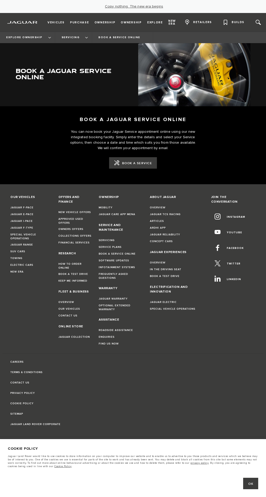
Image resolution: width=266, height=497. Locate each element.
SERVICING (107, 240)
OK (250, 484)
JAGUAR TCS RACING (165, 214)
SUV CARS (17, 251)
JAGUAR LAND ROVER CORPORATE (35, 424)
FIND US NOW (109, 343)
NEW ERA (17, 271)
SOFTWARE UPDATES (114, 260)
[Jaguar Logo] (22, 22)
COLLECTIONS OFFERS (74, 235)
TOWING (16, 258)
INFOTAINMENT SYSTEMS (117, 267)
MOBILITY (105, 207)
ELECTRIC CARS (21, 265)
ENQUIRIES (107, 337)
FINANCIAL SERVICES (74, 242)
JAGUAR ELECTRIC (163, 302)
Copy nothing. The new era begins (134, 6)
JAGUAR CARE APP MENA (117, 214)
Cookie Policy (63, 466)
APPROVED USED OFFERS (70, 220)
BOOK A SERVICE (137, 163)
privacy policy (199, 463)
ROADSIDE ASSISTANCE (116, 330)
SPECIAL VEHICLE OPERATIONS (23, 236)
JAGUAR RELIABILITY (165, 234)
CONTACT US (67, 315)
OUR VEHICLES (69, 308)
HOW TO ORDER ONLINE (70, 265)
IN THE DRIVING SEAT (165, 269)
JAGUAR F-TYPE (21, 227)
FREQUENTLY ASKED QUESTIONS (113, 276)
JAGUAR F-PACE (22, 207)
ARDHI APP (158, 227)
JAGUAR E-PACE (22, 214)
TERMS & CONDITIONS (26, 372)
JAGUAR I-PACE (21, 221)
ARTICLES (157, 221)
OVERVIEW (66, 302)
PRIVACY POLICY (22, 393)
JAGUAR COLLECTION (74, 337)
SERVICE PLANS (110, 247)
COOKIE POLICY (22, 403)
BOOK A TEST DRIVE (73, 274)
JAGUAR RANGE (21, 244)
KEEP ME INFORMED (72, 280)
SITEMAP (16, 413)
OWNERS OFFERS (70, 229)
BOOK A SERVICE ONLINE (117, 253)
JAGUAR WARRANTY (113, 298)
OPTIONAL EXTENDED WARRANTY (114, 307)
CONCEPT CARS (161, 241)
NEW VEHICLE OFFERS (74, 212)
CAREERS (17, 361)
